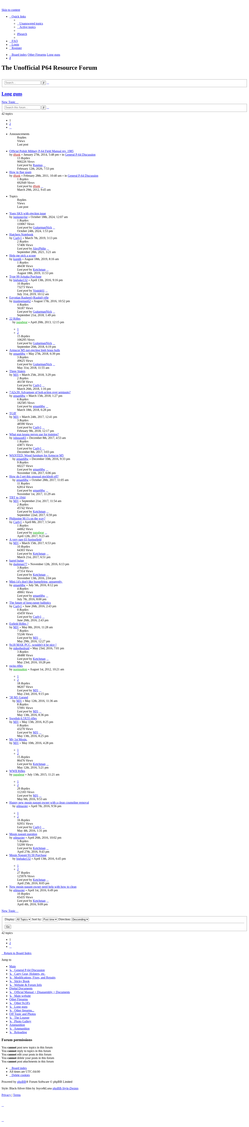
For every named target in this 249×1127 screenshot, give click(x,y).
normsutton (20, 669)
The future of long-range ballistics (30, 602)
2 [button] (10, 123)
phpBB (21, 1081)
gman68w (19, 353)
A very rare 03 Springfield (25, 539)
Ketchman (39, 269)
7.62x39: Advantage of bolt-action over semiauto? (40, 392)
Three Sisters (17, 371)
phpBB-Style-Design (65, 1088)
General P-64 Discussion (80, 154)
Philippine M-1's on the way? (27, 518)
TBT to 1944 (17, 497)
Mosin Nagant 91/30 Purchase (27, 855)
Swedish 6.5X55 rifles (23, 718)
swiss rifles (16, 665)
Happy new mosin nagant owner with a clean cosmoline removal (49, 802)
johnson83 (19, 438)
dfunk (16, 154)
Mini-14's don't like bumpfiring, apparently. (35, 581)
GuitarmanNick (42, 227)
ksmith (17, 259)
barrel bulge (16, 560)
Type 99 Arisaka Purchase (25, 276)
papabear (21, 322)
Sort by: (37, 919)
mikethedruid (21, 648)
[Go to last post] (44, 165)
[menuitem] (30, 23)
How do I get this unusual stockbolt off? (34, 476)
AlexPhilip (39, 248)
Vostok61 (39, 290)
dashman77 (20, 564)
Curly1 (17, 238)
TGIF (12, 413)
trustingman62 (22, 301)
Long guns (12, 93)
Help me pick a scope (22, 255)
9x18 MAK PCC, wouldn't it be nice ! (32, 644)
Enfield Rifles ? (18, 623)
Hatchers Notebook (21, 234)
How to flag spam (20, 172)
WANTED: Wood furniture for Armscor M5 (36, 455)
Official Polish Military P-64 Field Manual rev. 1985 (41, 151)
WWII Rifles (17, 771)
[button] (10, 127)
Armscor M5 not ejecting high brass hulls (34, 350)
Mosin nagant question (23, 834)
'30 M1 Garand (18, 697)
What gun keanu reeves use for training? (34, 434)
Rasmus (38, 165)
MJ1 (16, 374)
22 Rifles (14, 318)
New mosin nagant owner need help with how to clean (42, 886)
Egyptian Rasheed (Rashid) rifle (29, 297)
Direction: (64, 919)
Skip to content (11, 9)
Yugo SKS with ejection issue (27, 213)
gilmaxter (22, 806)
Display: (10, 919)
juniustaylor (20, 217)
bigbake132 (20, 280)
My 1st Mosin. (18, 739)
